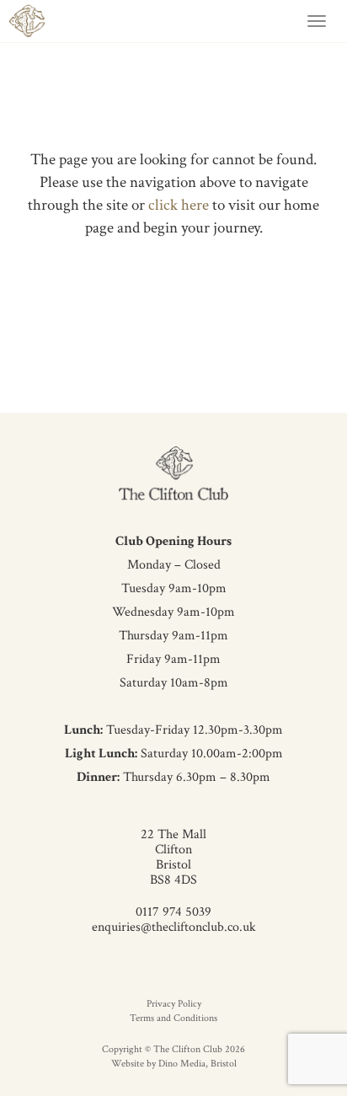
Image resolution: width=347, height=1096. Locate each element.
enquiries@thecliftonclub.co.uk (174, 927)
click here (178, 205)
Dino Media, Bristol (197, 1063)
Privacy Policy (174, 1003)
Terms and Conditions (173, 1018)
